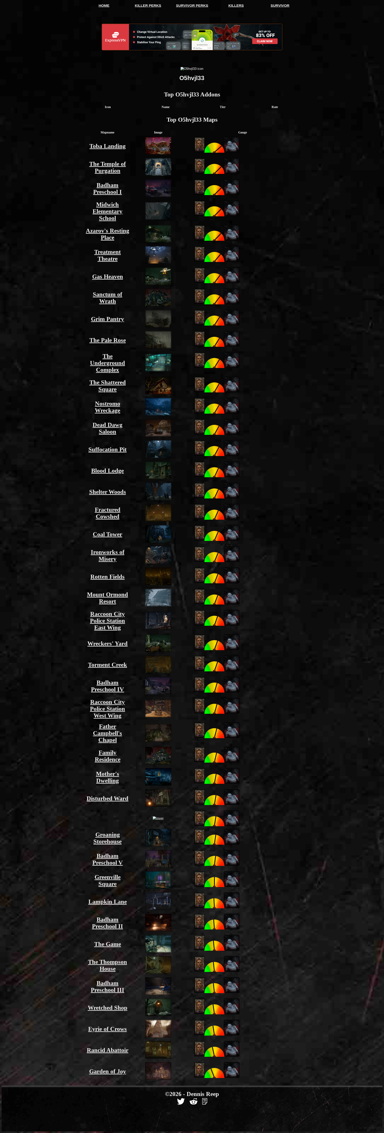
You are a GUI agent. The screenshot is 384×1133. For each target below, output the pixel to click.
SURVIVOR (280, 6)
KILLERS (236, 6)
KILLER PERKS (148, 6)
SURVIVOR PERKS (192, 6)
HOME (104, 6)
